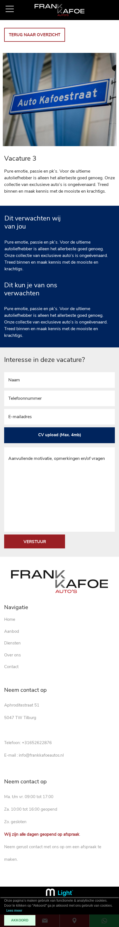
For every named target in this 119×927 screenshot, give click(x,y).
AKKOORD (20, 920)
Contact (11, 667)
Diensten (12, 643)
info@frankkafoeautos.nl (41, 755)
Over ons (12, 655)
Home (9, 619)
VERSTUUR (35, 542)
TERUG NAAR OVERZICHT (34, 35)
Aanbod (11, 631)
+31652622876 (37, 742)
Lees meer (14, 911)
